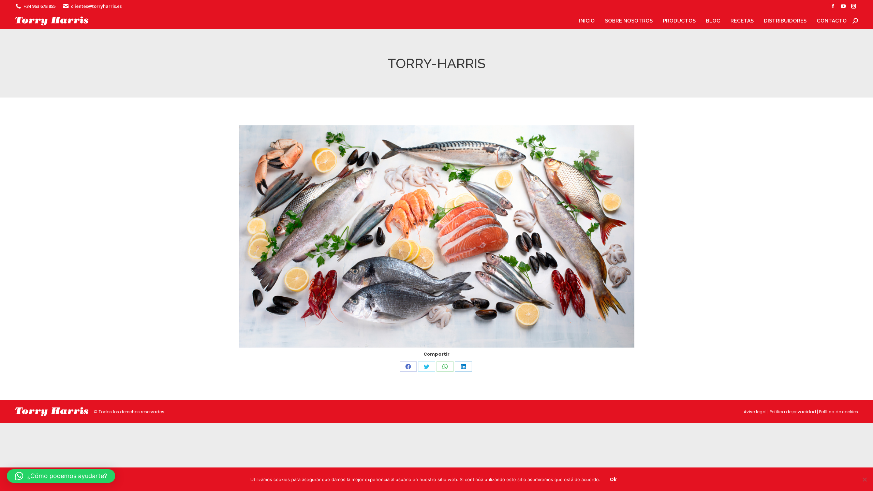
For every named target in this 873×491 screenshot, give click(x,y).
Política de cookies (838, 412)
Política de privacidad (793, 412)
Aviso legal (755, 412)
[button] (61, 476)
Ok (613, 479)
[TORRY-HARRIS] (437, 237)
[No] (864, 479)
